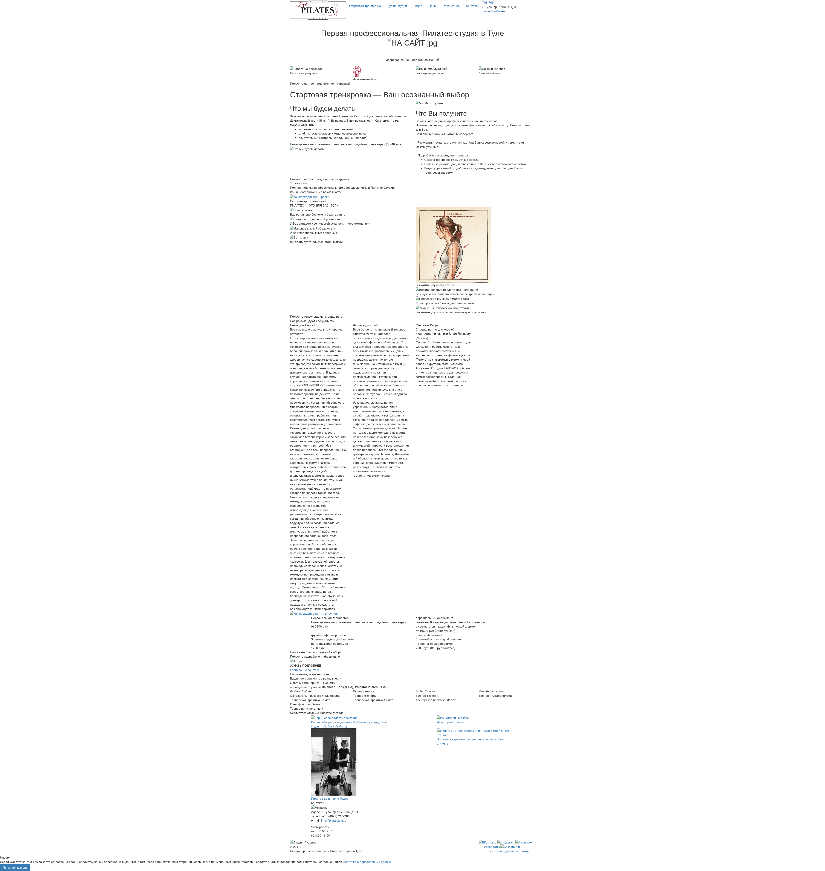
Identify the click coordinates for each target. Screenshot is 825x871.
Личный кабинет (493, 11)
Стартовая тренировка (365, 5)
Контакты (472, 5)
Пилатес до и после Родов (329, 798)
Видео (417, 5)
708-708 (488, 2)
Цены (432, 5)
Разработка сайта (492, 848)
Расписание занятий (304, 669)
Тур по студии (397, 5)
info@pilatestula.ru (334, 820)
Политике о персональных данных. (367, 861)
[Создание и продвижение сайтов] (517, 848)
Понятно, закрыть (15, 867)
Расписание (451, 5)
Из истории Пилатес (451, 722)
